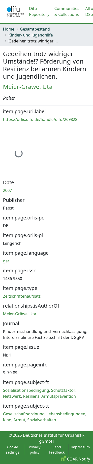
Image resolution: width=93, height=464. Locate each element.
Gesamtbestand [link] (35, 29)
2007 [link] (7, 190)
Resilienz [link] (31, 396)
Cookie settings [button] (12, 450)
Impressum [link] (80, 447)
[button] (15, 11)
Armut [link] (19, 420)
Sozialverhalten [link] (41, 420)
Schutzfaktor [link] (63, 390)
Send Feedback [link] (56, 450)
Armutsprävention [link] (58, 396)
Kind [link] (7, 420)
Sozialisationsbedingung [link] (26, 390)
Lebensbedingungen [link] (66, 414)
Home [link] (8, 29)
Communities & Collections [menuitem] (66, 11)
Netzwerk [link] (12, 396)
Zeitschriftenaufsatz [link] (22, 296)
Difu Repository (39, 11)
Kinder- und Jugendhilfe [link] (30, 35)
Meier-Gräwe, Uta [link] (27, 86)
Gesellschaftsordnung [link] (24, 414)
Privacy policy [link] (34, 450)
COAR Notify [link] (78, 459)
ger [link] (6, 261)
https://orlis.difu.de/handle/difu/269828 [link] (40, 119)
